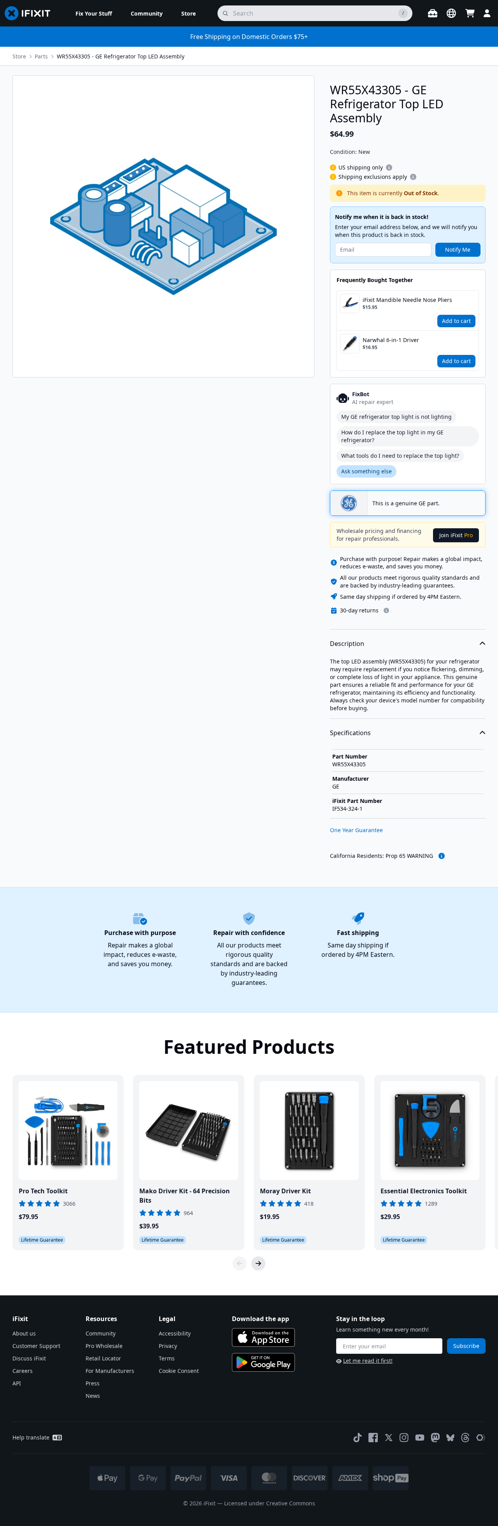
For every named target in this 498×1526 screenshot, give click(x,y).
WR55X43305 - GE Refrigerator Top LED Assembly (120, 56)
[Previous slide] (240, 1263)
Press (93, 1383)
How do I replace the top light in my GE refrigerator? (392, 436)
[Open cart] (470, 13)
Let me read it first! (368, 1360)
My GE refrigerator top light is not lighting (396, 416)
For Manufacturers (110, 1370)
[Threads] (465, 1437)
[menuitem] (93, 13)
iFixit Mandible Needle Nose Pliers (407, 299)
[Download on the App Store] (263, 1337)
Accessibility (175, 1333)
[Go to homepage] (31, 13)
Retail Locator (103, 1358)
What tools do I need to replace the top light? (400, 455)
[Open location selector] (451, 13)
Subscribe (466, 1346)
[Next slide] (258, 1263)
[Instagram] (404, 1437)
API (16, 1383)
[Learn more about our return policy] (386, 610)
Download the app (260, 1318)
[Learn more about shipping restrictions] (389, 167)
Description (347, 643)
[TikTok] (357, 1437)
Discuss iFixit (29, 1358)
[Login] (487, 13)
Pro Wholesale (104, 1346)
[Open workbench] (432, 13)
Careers (22, 1370)
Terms (167, 1358)
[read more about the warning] (442, 856)
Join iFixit (456, 535)
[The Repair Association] (481, 1437)
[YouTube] (419, 1437)
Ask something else (366, 471)
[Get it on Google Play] (263, 1362)
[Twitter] (388, 1437)
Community (101, 1333)
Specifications (350, 733)
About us (24, 1333)
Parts (41, 56)
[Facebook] (373, 1437)
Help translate (30, 1437)
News (93, 1395)
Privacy (168, 1346)
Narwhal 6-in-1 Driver (391, 340)
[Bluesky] (450, 1438)
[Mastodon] (435, 1437)
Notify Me (457, 249)
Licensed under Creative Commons (269, 1503)
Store (19, 56)
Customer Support (36, 1346)
